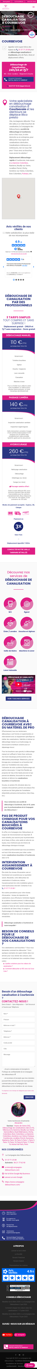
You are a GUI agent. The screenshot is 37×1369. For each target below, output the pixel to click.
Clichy (30, 1132)
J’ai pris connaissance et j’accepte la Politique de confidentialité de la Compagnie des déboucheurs (17, 1071)
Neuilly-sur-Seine (27, 1130)
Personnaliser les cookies (18, 1265)
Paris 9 (19, 1140)
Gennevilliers (9, 1132)
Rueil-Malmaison (21, 1132)
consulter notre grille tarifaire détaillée (18, 551)
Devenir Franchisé (18, 1257)
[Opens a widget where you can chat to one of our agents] (29, 1365)
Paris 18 (13, 1140)
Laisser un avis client (18, 1251)
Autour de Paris (15, 30)
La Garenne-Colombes (19, 163)
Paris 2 (31, 1140)
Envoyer (29, 1097)
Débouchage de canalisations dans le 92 (18, 1128)
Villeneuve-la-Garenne (11, 1130)
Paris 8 (19, 1142)
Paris (7, 30)
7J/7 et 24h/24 (19, 1)
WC (10, 612)
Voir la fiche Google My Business (17, 1174)
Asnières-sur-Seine (19, 1136)
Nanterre (5, 1140)
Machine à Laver (26, 651)
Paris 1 (25, 1140)
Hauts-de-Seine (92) (22, 1126)
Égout (27, 612)
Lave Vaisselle (10, 670)
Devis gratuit (6, 1)
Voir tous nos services (18, 699)
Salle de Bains (10, 651)
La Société (18, 1254)
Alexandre (18, 1123)
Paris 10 (13, 1142)
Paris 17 (26, 1142)
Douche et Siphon (27, 631)
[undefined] (31, 251)
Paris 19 (6, 1142)
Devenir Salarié (18, 1261)
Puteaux (25, 174)
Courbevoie (7, 1138)
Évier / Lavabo (10, 631)
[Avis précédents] (3, 266)
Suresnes (29, 1138)
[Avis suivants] (33, 266)
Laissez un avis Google (13, 1177)
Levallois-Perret (19, 1138)
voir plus (24, 265)
